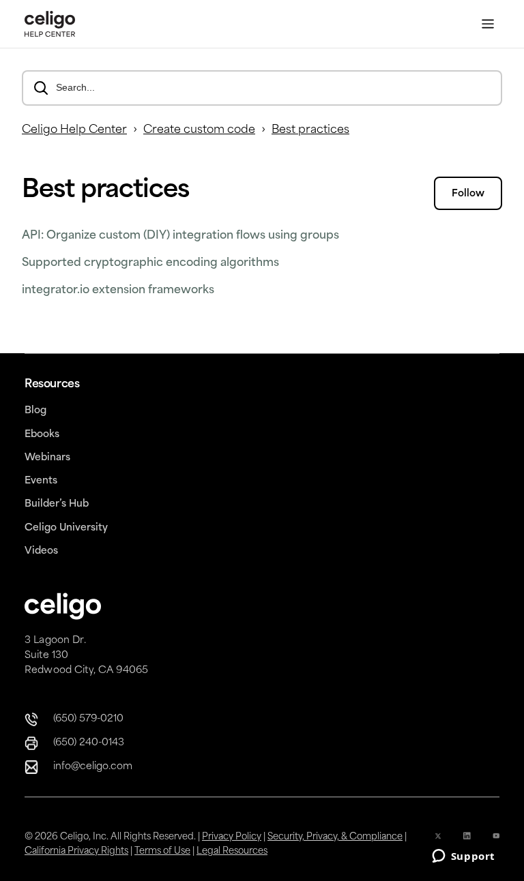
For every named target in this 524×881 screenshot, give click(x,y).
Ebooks (42, 435)
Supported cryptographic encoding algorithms (150, 263)
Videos (41, 551)
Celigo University (66, 528)
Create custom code (199, 130)
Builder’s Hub (57, 504)
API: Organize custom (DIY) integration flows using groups (180, 235)
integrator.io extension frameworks (118, 290)
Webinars (47, 458)
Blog (35, 411)
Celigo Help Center (74, 130)
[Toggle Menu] (488, 24)
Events (41, 481)
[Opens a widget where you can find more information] (463, 857)
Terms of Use (162, 851)
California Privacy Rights (76, 851)
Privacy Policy (231, 837)
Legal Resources (231, 851)
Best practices (310, 130)
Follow (468, 194)
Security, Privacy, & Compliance (335, 837)
